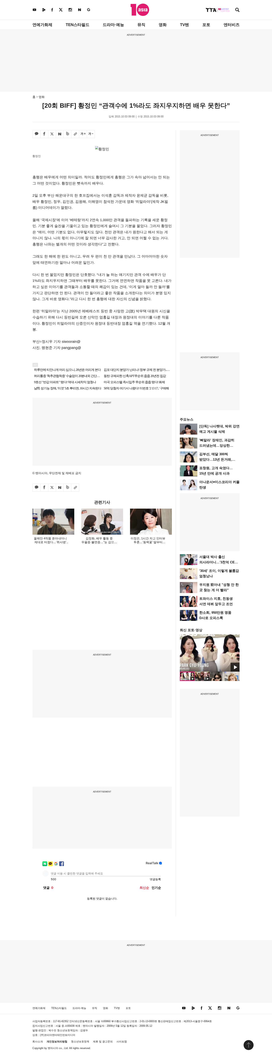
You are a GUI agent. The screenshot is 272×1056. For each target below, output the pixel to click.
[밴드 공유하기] (67, 134)
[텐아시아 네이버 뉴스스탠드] (79, 9)
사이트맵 (121, 1041)
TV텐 (184, 24)
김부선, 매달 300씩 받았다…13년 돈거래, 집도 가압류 (215, 459)
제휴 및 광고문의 (103, 1041)
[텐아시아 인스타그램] (70, 9)
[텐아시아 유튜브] (34, 9)
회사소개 (37, 1041)
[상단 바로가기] (248, 1045)
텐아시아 (53, 1048)
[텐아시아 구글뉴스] (88, 9)
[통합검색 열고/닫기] (237, 10)
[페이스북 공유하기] (44, 134)
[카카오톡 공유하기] (36, 134)
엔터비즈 (232, 24)
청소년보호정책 (80, 1041)
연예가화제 (42, 24)
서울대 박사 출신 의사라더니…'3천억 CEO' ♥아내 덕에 (218, 562)
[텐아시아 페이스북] (52, 9)
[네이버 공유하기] (60, 134)
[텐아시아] (140, 10)
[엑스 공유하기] (52, 134)
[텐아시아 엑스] (61, 9)
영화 (163, 24)
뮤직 (141, 24)
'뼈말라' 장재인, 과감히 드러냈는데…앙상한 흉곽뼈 (216, 445)
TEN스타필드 (77, 24)
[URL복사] (75, 134)
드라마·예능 (113, 24)
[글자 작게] (91, 134)
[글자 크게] (83, 134)
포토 (206, 24)
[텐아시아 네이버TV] (43, 9)
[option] (210, 653)
